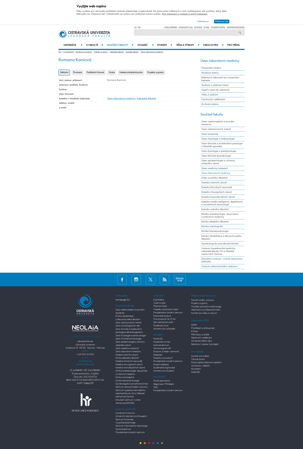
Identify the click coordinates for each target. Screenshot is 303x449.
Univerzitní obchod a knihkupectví (131, 416)
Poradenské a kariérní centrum (130, 432)
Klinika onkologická (212, 226)
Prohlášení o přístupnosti (203, 328)
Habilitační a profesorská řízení (205, 310)
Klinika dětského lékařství (215, 221)
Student (164, 45)
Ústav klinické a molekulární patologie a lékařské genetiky (222, 145)
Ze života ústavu (210, 104)
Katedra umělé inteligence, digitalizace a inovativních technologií (222, 203)
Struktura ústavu (210, 73)
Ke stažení (196, 369)
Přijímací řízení (160, 306)
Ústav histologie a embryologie (218, 139)
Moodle (198, 27)
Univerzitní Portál (236, 27)
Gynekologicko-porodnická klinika (220, 243)
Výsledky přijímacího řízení (165, 309)
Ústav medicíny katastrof (214, 168)
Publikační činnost (95, 72)
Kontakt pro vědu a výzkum (204, 313)
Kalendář (195, 372)
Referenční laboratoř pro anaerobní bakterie (220, 79)
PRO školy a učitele (200, 335)
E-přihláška (158, 300)
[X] (150, 279)
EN (139, 27)
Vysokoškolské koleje (125, 423)
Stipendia (157, 355)
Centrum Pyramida (125, 419)
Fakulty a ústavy (101, 52)
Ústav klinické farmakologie (216, 156)
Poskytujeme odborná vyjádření (206, 362)
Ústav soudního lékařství (214, 178)
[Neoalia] (85, 328)
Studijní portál (218, 27)
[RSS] (164, 279)
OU (59, 52)
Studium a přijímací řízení (215, 85)
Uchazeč (146, 45)
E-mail (206, 27)
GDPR (194, 325)
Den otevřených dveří (163, 322)
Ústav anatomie (209, 134)
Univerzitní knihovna (125, 413)
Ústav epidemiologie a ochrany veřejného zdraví (218, 162)
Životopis (77, 72)
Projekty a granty (155, 72)
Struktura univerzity (84, 52)
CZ (135, 27)
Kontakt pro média (200, 356)
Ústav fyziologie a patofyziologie (218, 151)
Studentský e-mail (161, 342)
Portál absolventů (161, 381)
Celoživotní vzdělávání (213, 99)
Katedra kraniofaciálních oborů (218, 197)
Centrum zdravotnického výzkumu (219, 266)
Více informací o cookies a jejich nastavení (184, 14)
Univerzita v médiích (200, 366)
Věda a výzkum (187, 45)
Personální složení (211, 68)
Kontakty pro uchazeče (164, 329)
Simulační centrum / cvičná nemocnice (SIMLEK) (221, 260)
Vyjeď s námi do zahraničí (215, 90)
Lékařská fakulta (117, 52)
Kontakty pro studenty (163, 371)
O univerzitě (68, 52)
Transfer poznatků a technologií (206, 307)
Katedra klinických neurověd (216, 187)
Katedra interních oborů (214, 182)
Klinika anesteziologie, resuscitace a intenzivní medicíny (219, 215)
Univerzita (73, 45)
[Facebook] (122, 279)
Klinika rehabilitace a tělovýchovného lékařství (221, 237)
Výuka (112, 72)
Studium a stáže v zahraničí (166, 351)
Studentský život (161, 326)
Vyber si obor (159, 303)
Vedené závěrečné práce (131, 72)
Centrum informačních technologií (132, 426)
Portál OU (158, 339)
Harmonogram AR (162, 348)
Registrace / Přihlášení (163, 384)
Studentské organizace (164, 368)
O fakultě (94, 45)
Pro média (233, 45)
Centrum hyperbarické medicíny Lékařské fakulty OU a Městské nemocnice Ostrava (218, 251)
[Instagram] (136, 279)
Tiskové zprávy (198, 359)
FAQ (155, 387)
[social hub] (180, 279)
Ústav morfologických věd (128, 326)
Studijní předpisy (161, 364)
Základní (64, 72)
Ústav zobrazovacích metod (216, 129)
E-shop (194, 331)
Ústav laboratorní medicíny (152, 52)
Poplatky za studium (163, 358)
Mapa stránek (170, 27)
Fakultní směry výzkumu (202, 300)
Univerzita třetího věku (201, 341)
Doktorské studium (162, 316)
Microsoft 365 (186, 27)
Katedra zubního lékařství (215, 209)
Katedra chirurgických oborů (216, 192)
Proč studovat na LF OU (164, 319)
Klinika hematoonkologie (215, 231)
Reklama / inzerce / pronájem (205, 344)
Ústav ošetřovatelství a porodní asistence (217, 123)
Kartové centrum (123, 429)
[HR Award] (85, 402)
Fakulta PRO (213, 45)
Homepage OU (123, 300)
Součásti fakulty (120, 45)
